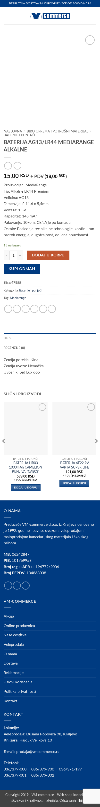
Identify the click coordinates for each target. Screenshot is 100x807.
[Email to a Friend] (34, 309)
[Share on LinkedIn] (52, 309)
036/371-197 (70, 769)
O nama (10, 654)
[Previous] (4, 451)
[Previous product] (17, 165)
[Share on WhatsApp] (8, 309)
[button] (6, 16)
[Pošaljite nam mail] (26, 586)
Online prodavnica (19, 626)
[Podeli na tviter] (26, 309)
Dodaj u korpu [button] (25, 487)
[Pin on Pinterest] (43, 309)
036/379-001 (17, 775)
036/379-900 (43, 769)
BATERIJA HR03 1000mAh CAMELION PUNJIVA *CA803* (25, 467)
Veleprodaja (14, 645)
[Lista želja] (81, 15)
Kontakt (10, 701)
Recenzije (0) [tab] (14, 348)
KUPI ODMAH (21, 269)
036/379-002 (45, 775)
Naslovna (13, 131)
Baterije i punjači (19, 135)
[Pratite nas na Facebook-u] (8, 586)
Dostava (11, 663)
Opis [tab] (7, 338)
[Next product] (8, 165)
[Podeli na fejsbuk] (17, 309)
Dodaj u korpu (48, 255)
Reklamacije (14, 673)
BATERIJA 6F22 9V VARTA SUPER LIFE (74, 465)
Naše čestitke (15, 635)
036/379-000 (17, 769)
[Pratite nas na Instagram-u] (17, 586)
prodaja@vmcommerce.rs (37, 752)
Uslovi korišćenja (18, 682)
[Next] (96, 451)
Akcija (9, 616)
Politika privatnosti (20, 692)
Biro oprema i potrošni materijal (57, 131)
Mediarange (18, 298)
